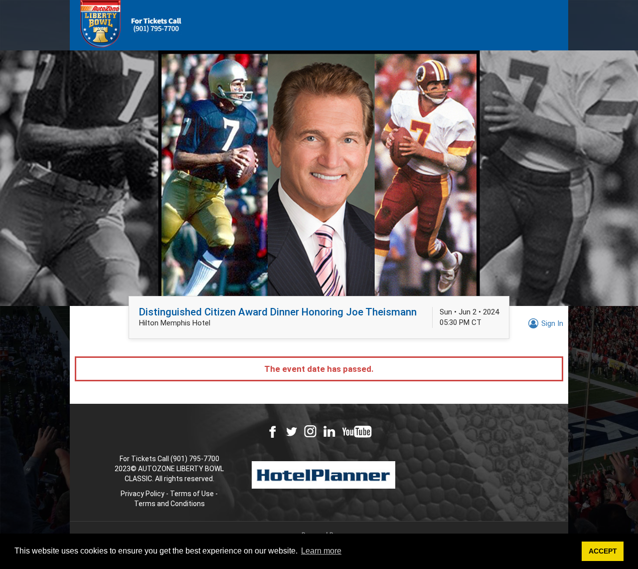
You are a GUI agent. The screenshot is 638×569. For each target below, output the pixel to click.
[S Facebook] (272, 431)
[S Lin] (329, 431)
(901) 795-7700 (194, 459)
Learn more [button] (321, 551)
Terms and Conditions (169, 504)
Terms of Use (192, 494)
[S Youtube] (356, 431)
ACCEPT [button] (603, 551)
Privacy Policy (142, 494)
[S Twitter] (291, 431)
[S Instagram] (310, 431)
